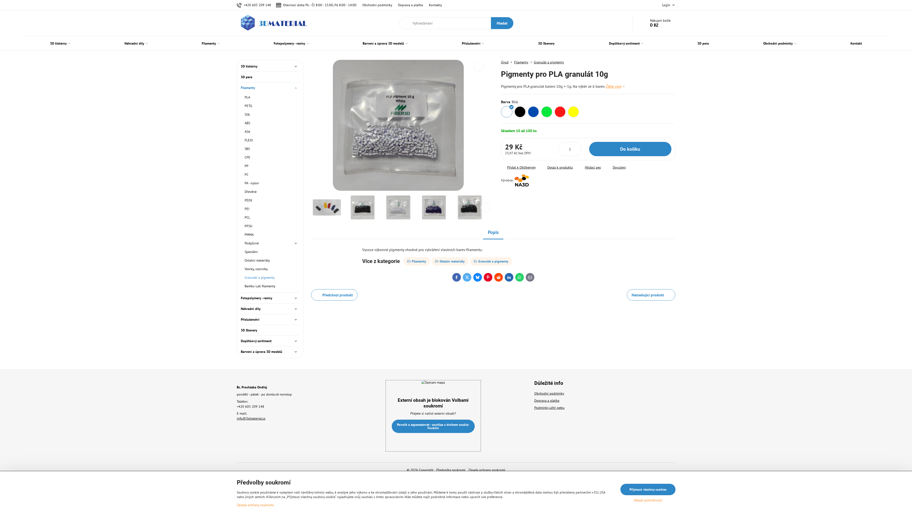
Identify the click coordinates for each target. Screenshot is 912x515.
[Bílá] (506, 112)
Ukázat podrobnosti (648, 500)
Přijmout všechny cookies (647, 489)
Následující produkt (648, 295)
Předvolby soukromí (450, 470)
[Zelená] (546, 112)
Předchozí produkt (337, 295)
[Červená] (560, 112)
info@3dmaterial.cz (251, 418)
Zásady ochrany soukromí (486, 470)
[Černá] (520, 112)
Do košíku (630, 149)
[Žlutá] (573, 112)
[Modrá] (533, 112)
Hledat (502, 23)
